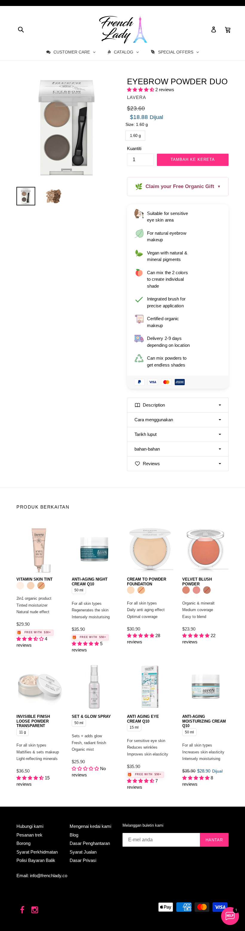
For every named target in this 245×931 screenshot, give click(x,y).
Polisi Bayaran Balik (35, 860)
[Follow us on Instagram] (35, 910)
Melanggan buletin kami (142, 825)
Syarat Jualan (83, 851)
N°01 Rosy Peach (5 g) (186, 590)
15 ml (134, 726)
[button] (141, 89)
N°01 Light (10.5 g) (130, 590)
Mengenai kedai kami (90, 826)
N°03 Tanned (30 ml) (41, 585)
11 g (23, 731)
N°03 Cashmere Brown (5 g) (207, 590)
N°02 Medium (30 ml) (30, 585)
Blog (74, 834)
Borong (23, 843)
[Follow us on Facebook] (22, 910)
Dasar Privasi (83, 860)
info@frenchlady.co (48, 875)
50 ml (79, 589)
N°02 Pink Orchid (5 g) (196, 590)
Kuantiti (134, 148)
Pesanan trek (29, 834)
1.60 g (135, 134)
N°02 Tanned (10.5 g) (141, 590)
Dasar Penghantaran (90, 843)
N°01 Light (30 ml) (20, 585)
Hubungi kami (29, 826)
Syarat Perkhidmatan (37, 851)
